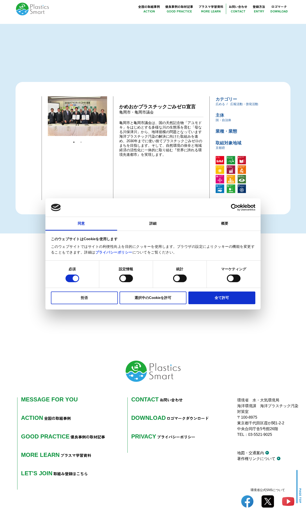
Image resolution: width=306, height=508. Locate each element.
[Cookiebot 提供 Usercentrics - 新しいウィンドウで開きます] (234, 207)
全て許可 (222, 298)
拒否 (84, 298)
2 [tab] (81, 142)
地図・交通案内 (250, 453)
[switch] (126, 278)
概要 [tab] (224, 223)
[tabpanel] (77, 116)
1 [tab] (73, 142)
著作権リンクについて (256, 459)
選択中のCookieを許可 (153, 298)
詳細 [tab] (153, 223)
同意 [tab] (81, 223)
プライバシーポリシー (113, 252)
